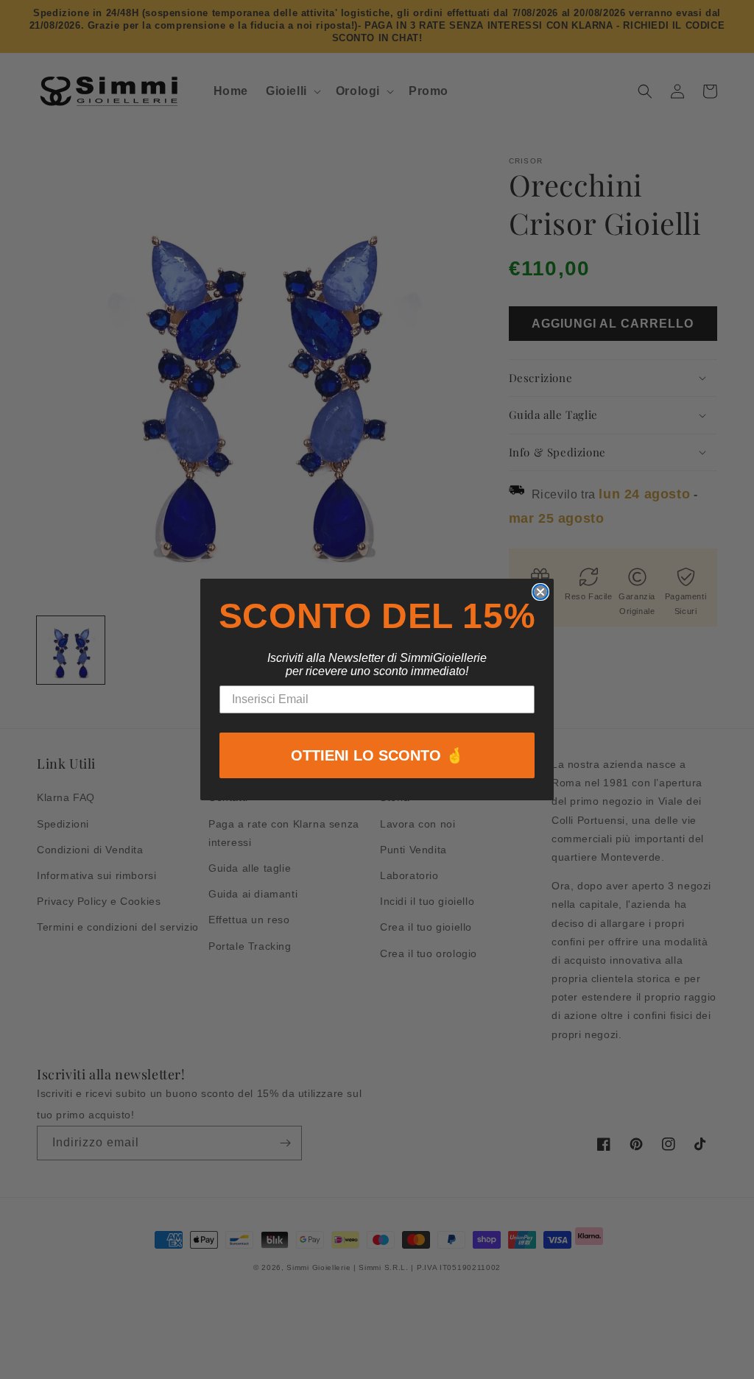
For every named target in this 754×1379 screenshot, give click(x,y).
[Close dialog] (540, 592)
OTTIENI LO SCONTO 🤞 (377, 755)
